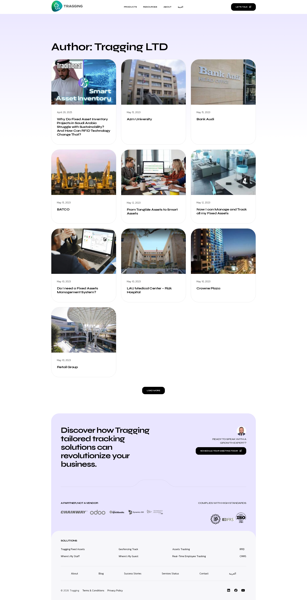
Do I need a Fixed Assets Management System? (77, 290)
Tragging (74, 590)
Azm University (139, 119)
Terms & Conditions (93, 590)
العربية (180, 7)
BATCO (63, 209)
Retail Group (67, 367)
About (167, 7)
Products (130, 7)
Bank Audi (205, 119)
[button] (153, 390)
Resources (150, 7)
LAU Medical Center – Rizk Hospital (149, 290)
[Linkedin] (228, 590)
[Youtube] (243, 590)
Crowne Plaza (208, 288)
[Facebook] (236, 590)
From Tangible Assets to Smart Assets (152, 211)
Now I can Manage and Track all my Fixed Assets (222, 211)
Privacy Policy (115, 590)
